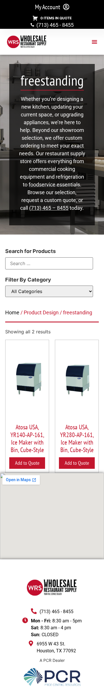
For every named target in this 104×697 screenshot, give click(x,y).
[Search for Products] (49, 263)
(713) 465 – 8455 (48, 208)
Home (12, 312)
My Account (47, 7)
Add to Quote (27, 463)
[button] (94, 41)
